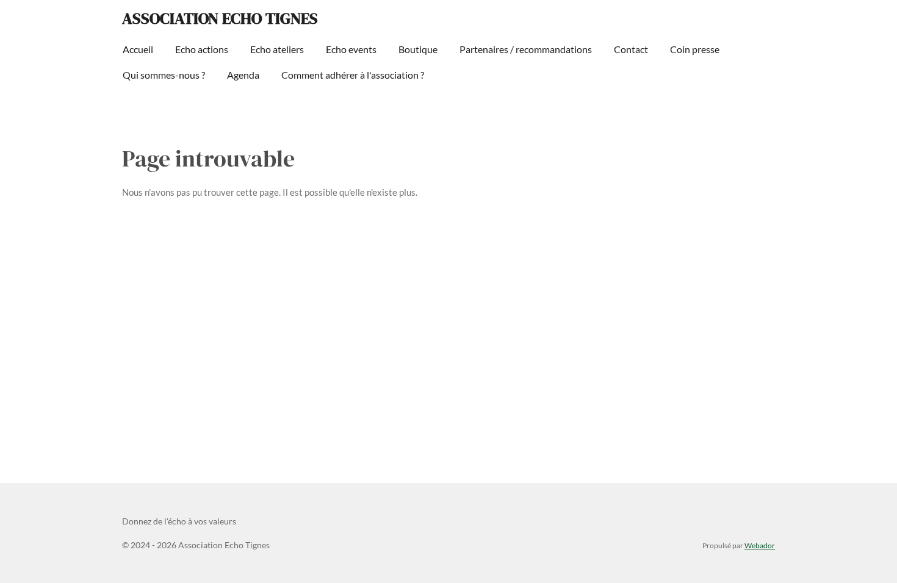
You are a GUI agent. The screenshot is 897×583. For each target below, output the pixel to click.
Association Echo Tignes (220, 18)
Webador (759, 545)
